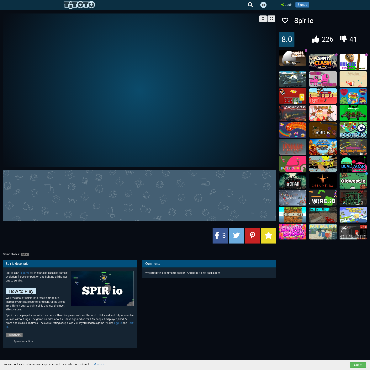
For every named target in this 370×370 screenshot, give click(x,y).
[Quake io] (323, 181)
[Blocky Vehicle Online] (292, 79)
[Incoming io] (323, 164)
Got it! (358, 365)
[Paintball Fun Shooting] (323, 231)
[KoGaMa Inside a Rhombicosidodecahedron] (353, 147)
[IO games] (79, 5)
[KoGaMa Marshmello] (353, 215)
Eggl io (118, 322)
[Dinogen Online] (292, 147)
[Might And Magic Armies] (323, 147)
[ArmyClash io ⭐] (323, 62)
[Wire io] (323, 198)
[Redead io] (292, 181)
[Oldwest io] (353, 181)
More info (99, 364)
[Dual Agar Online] (353, 164)
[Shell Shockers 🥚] (292, 58)
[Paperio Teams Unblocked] (292, 164)
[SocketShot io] (292, 113)
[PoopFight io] (323, 113)
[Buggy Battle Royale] (353, 113)
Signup (302, 5)
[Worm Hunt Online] (292, 130)
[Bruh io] (353, 198)
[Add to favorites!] (285, 22)
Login (288, 5)
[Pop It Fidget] (353, 96)
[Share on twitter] (236, 236)
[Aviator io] (353, 79)
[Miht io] (323, 130)
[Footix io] (353, 130)
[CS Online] (323, 215)
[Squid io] (323, 96)
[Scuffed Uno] (292, 96)
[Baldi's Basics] (353, 62)
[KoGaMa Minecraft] (292, 215)
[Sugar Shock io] (292, 231)
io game (24, 272)
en (263, 4)
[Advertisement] (139, 195)
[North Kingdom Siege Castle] (292, 198)
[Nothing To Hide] (353, 231)
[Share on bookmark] (268, 236)
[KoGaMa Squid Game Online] (323, 79)
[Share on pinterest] (252, 236)
